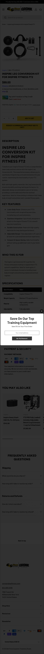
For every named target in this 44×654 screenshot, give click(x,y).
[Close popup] (42, 311)
